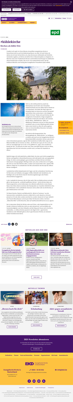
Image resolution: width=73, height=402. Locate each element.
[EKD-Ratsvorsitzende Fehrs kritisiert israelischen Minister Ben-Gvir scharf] (61, 239)
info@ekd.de (64, 128)
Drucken (70, 224)
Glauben (11, 22)
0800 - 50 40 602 (66, 122)
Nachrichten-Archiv (64, 13)
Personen (36, 355)
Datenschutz (59, 5)
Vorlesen (4, 49)
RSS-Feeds (54, 355)
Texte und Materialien (26, 355)
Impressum (22, 387)
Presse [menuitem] (64, 18)
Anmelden (37, 348)
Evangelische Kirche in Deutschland (16, 13)
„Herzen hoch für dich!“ (12, 309)
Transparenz (51, 387)
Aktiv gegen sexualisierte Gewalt (61, 310)
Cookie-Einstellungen (40, 387)
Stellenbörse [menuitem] (58, 18)
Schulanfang (36, 309)
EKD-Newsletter (64, 130)
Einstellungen (28, 9)
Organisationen (45, 355)
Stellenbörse (8, 355)
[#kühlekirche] (12, 109)
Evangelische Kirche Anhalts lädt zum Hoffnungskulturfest (12, 251)
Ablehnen (17, 9)
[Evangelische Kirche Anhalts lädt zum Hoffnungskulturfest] (12, 239)
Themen (29, 13)
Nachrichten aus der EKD (52, 13)
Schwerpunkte (22, 22)
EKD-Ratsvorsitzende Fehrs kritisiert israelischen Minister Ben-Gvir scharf (60, 252)
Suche (69, 18)
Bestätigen (7, 9)
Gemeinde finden (64, 133)
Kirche (4, 22)
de (51, 18)
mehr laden (36, 277)
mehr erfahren (12, 326)
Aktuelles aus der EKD (38, 13)
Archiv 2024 (4, 15)
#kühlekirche (6, 124)
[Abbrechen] (71, 2)
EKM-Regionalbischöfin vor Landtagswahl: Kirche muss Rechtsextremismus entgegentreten (35, 253)
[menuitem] (49, 18)
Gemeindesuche (63, 355)
